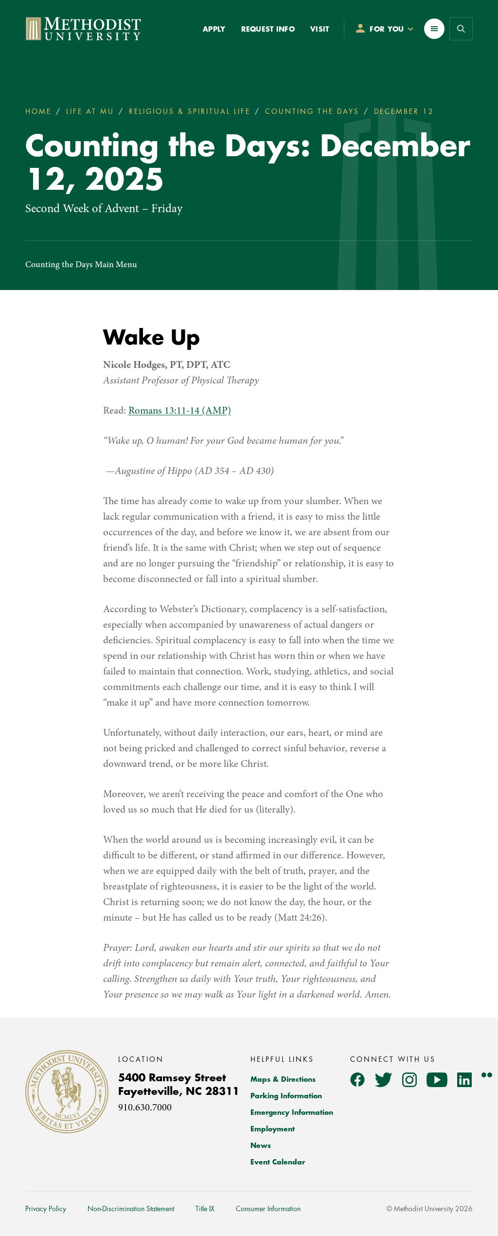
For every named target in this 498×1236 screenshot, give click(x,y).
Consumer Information (268, 1208)
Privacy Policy (45, 1208)
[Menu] (434, 28)
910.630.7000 (145, 1108)
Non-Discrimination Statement (131, 1208)
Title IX (205, 1208)
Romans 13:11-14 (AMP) (179, 411)
